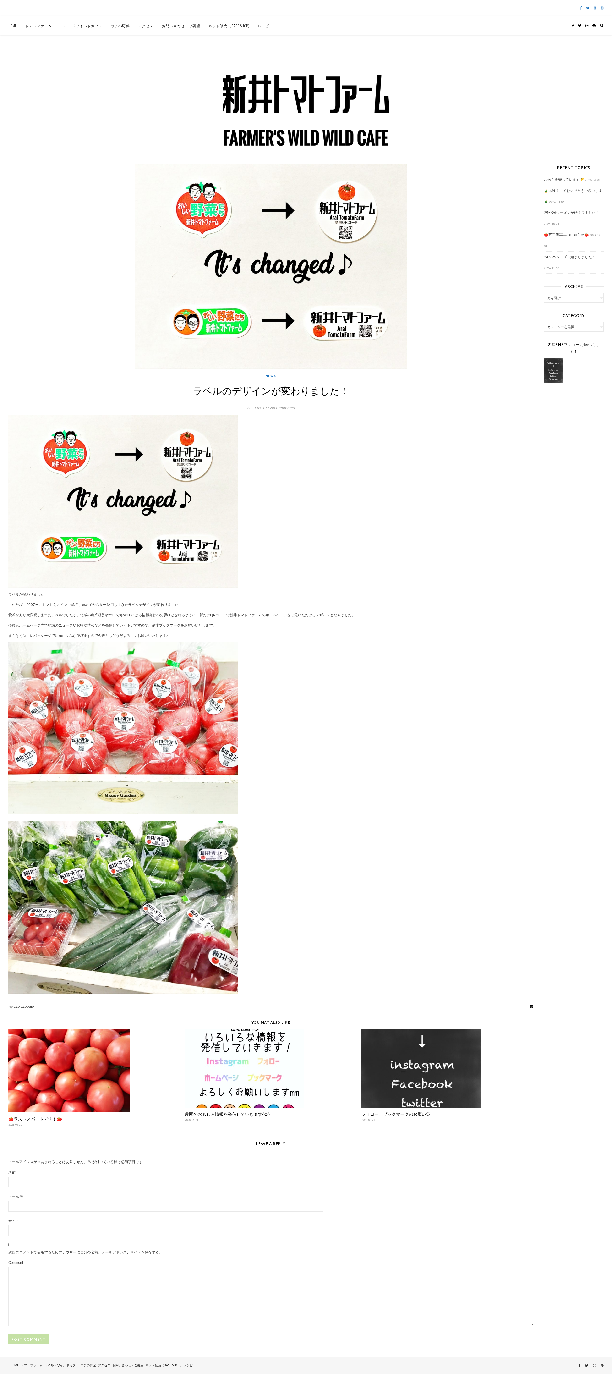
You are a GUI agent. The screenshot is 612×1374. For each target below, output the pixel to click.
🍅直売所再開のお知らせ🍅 (566, 234)
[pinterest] (602, 8)
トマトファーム (38, 25)
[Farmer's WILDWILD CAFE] (306, 95)
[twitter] (588, 8)
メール (15, 1196)
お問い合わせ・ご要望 (181, 25)
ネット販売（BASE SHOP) (228, 25)
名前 (14, 1172)
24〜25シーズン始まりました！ (570, 257)
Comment (15, 1262)
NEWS (271, 376)
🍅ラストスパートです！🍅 (35, 1119)
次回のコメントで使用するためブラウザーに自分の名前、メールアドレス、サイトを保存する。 (85, 1252)
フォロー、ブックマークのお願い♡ (395, 1114)
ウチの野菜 (120, 25)
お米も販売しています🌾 (564, 179)
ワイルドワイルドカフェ (81, 25)
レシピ (263, 25)
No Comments (282, 407)
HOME (12, 25)
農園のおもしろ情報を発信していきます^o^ (227, 1114)
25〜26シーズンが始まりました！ (571, 212)
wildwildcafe (23, 1007)
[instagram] (595, 8)
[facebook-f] (581, 8)
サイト (13, 1221)
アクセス (145, 25)
